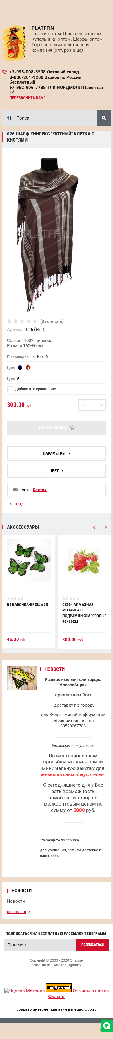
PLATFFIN (43, 28)
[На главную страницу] (14, 43)
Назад (18, 504)
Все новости (16, 912)
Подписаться (92, 945)
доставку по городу (74, 705)
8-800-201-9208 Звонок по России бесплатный (45, 80)
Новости (16, 901)
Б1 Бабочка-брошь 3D (27, 604)
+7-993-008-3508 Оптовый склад (44, 72)
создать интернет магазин (42, 1009)
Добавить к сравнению (35, 389)
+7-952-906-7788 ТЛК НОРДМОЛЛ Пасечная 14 (56, 90)
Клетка (40, 489)
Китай (42, 356)
